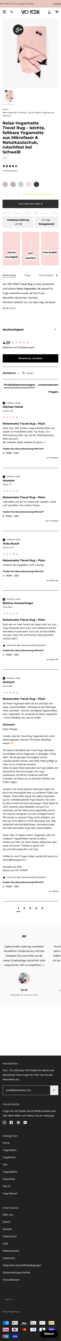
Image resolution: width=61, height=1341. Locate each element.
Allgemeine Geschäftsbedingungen (22, 1265)
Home (5, 109)
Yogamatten (9, 1150)
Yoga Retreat (10, 1193)
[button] (18, 909)
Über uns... (8, 1214)
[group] (30, 343)
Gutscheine (9, 1179)
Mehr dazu (9, 308)
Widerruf (49, 1334)
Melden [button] (9, 452)
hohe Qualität (50, 253)
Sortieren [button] (10, 373)
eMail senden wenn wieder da (30, 203)
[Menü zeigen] (4, 12)
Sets (5, 1164)
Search (6, 1222)
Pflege (27, 275)
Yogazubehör (10, 1172)
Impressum (9, 1258)
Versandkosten (11, 1280)
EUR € (8, 1299)
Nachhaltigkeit (46, 275)
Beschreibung (9, 275)
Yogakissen (9, 1157)
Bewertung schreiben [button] (30, 358)
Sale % (7, 1186)
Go (54, 1090)
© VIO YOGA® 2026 (11, 1312)
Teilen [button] (16, 452)
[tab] (19, 385)
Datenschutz (10, 1236)
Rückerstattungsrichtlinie (16, 1272)
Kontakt (7, 1229)
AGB (5, 1243)
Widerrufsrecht (11, 1251)
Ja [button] (3, 452)
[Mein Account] (49, 12)
